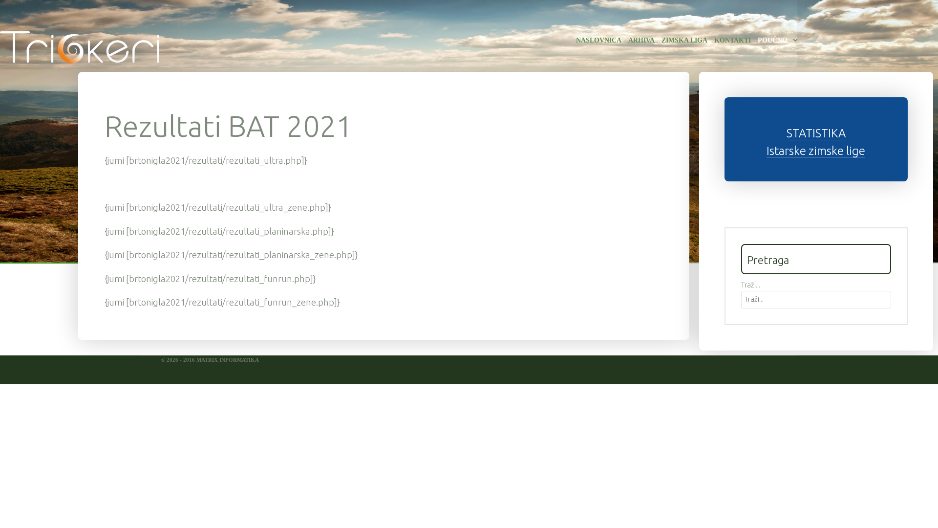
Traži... (750, 285)
